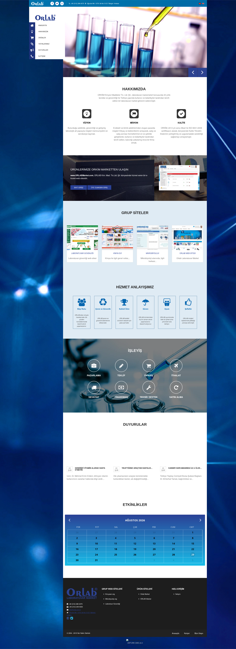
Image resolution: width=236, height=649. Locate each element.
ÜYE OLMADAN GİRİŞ (99, 187)
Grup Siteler (134, 213)
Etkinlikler (135, 505)
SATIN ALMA (176, 397)
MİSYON (134, 122)
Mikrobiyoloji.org (111, 599)
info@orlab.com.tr (75, 610)
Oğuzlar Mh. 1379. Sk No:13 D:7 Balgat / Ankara (103, 3)
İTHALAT (176, 375)
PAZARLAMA (94, 375)
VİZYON (86, 122)
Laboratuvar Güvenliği (82, 253)
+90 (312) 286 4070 (77, 3)
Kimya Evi (117, 253)
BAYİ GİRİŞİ (78, 187)
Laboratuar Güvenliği (112, 604)
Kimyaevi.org (110, 594)
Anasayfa (175, 633)
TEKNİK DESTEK (149, 397)
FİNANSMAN (121, 397)
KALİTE (181, 122)
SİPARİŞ (148, 375)
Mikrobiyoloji (152, 253)
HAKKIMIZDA (134, 89)
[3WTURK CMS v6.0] (135, 640)
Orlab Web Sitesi (188, 253)
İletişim (178, 594)
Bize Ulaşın (199, 633)
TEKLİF (121, 375)
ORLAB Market (145, 599)
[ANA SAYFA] (47, 17)
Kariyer (187, 633)
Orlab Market (145, 594)
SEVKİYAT (93, 397)
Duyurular (135, 424)
